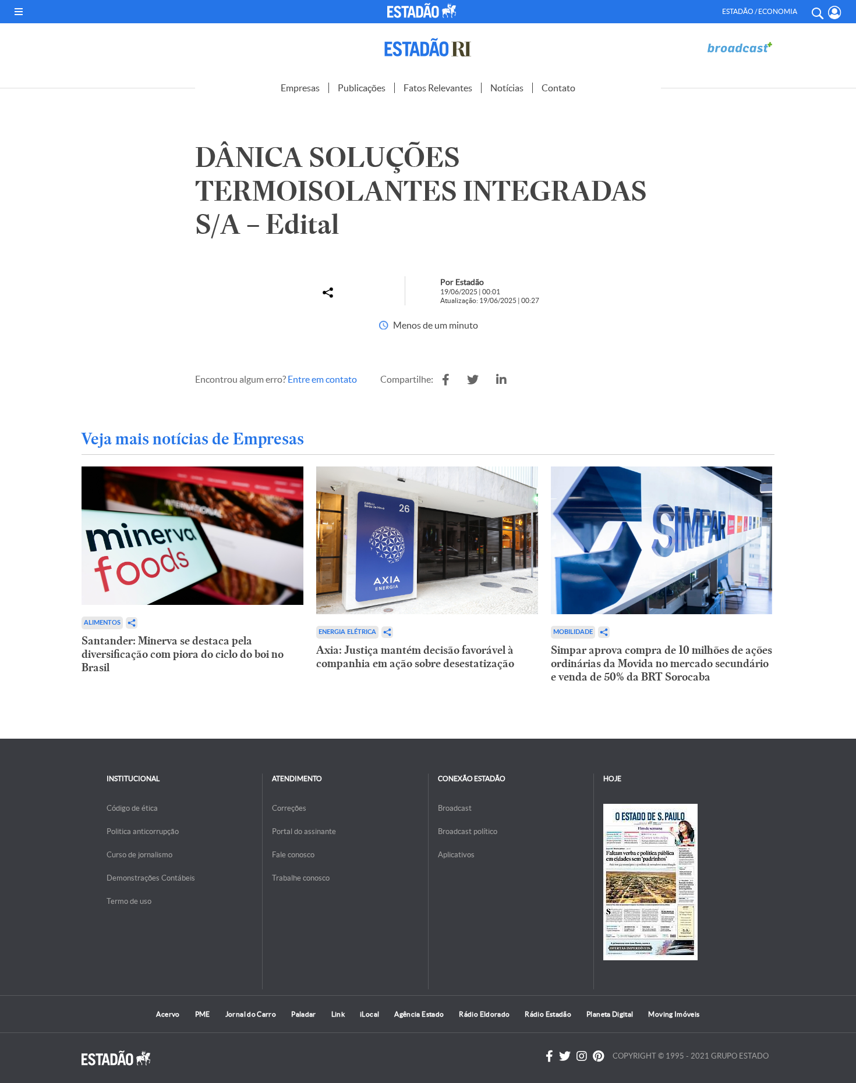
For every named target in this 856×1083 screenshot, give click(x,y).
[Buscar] (817, 11)
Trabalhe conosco (301, 878)
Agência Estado (419, 1014)
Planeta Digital (609, 1014)
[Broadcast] (739, 47)
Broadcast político (467, 831)
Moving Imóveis (673, 1014)
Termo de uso (129, 901)
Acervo (167, 1014)
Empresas (300, 88)
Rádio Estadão (548, 1014)
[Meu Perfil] (834, 12)
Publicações (361, 88)
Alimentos (102, 622)
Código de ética (132, 808)
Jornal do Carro (250, 1014)
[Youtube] (598, 1056)
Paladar (303, 1014)
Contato (558, 88)
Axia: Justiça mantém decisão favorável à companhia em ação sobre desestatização (415, 656)
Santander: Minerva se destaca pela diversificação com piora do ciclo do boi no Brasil (183, 654)
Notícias (506, 88)
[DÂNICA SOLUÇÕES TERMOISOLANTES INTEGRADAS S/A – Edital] (446, 380)
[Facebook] (549, 1056)
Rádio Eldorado (484, 1014)
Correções (289, 808)
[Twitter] (565, 1056)
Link (338, 1014)
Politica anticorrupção (143, 831)
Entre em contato (322, 379)
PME (202, 1014)
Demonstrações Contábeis (151, 878)
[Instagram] (581, 1056)
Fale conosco (293, 854)
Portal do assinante (304, 831)
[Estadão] (424, 10)
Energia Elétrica (347, 632)
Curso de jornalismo (139, 854)
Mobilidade (573, 632)
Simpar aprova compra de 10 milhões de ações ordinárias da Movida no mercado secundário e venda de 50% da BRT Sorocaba (661, 663)
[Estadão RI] (428, 47)
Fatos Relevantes (438, 88)
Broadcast (455, 808)
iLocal (369, 1014)
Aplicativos (456, 854)
